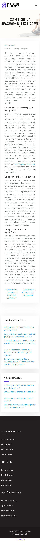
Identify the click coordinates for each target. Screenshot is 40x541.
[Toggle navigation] (35, 5)
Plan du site (20, 540)
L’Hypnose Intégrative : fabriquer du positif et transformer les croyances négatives (18, 352)
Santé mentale (11, 45)
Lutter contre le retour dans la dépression (27, 292)
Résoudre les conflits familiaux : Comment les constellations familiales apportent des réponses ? (19, 362)
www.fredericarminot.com (24, 164)
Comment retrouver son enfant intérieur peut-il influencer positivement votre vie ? (19, 343)
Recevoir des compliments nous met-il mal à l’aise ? (12, 294)
